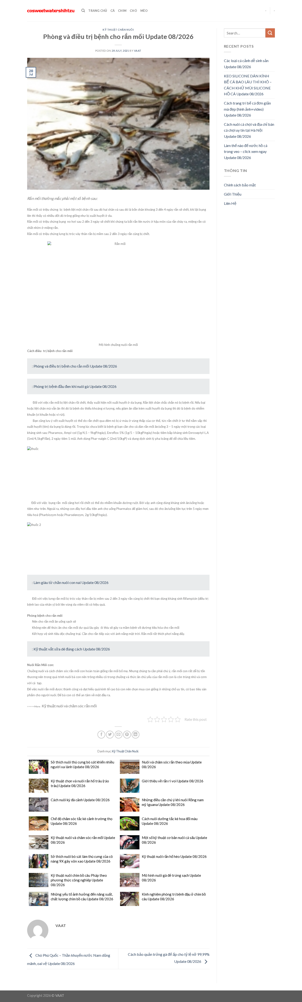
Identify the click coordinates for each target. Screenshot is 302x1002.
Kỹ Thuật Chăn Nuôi (118, 29)
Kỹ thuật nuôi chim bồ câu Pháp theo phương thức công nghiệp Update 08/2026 (79, 880)
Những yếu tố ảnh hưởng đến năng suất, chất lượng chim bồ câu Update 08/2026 (82, 896)
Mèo (144, 11)
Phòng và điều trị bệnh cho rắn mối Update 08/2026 (75, 366)
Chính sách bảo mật (240, 185)
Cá (112, 11)
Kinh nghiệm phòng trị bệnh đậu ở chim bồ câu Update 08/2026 (174, 896)
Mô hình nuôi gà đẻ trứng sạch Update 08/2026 (171, 877)
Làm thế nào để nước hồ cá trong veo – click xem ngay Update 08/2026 (245, 151)
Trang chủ (97, 11)
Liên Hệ (230, 203)
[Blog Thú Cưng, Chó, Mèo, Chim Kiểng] (50, 11)
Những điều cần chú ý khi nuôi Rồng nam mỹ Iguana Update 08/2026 (173, 802)
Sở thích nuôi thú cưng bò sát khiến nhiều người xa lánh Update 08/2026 (82, 764)
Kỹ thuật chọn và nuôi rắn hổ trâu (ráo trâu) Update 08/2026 (80, 783)
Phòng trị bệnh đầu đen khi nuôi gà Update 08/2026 (75, 386)
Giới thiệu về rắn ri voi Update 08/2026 (172, 781)
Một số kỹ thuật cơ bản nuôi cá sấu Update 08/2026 (174, 839)
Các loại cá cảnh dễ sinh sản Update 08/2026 (246, 63)
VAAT (137, 50)
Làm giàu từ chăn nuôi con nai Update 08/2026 (71, 582)
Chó (133, 11)
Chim (122, 11)
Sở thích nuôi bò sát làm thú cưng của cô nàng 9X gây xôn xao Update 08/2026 (82, 858)
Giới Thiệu (232, 194)
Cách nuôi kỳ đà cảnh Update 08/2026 (80, 800)
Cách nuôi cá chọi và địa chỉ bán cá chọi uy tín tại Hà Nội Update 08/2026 (249, 130)
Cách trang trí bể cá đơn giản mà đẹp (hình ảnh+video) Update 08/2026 (247, 109)
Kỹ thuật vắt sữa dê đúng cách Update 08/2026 (72, 649)
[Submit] (270, 33)
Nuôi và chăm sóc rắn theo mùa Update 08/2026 (172, 764)
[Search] (83, 10)
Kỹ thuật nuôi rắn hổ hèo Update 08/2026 (174, 856)
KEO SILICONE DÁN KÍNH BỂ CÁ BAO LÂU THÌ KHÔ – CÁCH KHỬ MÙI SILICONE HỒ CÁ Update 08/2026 (248, 85)
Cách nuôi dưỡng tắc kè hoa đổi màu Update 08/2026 (169, 821)
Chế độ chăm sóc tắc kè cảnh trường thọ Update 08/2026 (81, 821)
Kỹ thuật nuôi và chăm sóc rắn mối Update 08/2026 (83, 839)
